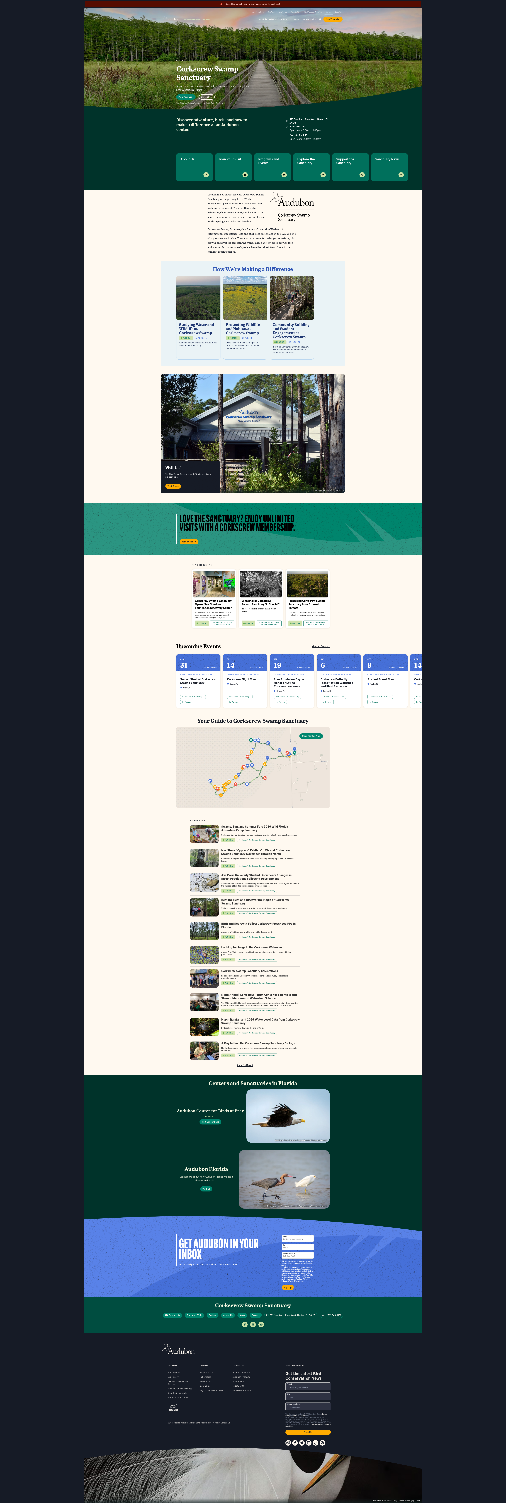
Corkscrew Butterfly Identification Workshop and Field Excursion (339, 681)
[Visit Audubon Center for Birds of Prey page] (253, 1116)
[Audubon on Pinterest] (322, 1443)
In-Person (186, 702)
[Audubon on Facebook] (295, 1443)
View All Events (320, 646)
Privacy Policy (292, 1263)
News (242, 1315)
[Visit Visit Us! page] (253, 433)
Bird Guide (283, 12)
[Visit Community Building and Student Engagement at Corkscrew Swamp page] (292, 317)
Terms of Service (306, 1263)
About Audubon (258, 12)
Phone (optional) (289, 1254)
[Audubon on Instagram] (288, 1443)
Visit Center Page (210, 1122)
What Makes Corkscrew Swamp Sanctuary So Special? (261, 598)
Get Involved (308, 19)
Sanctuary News (387, 159)
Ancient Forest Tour (385, 681)
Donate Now (238, 1381)
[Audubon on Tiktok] (315, 1443)
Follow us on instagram (253, 1324)
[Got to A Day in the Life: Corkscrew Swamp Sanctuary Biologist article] (245, 1051)
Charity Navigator (173, 1408)
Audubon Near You (241, 1372)
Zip (284, 1245)
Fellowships (205, 1377)
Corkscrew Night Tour (245, 681)
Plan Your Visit (332, 19)
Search (320, 19)
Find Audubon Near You (313, 12)
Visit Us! (173, 467)
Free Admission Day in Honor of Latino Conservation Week (292, 681)
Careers (256, 1315)
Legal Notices (201, 1423)
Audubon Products (241, 1377)
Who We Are (173, 1372)
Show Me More (244, 1065)
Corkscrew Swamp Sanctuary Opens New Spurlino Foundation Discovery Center (214, 598)
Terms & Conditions (296, 1281)
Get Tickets (207, 97)
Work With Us (206, 1372)
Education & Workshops (193, 697)
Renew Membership (241, 1390)
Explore (283, 19)
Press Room (205, 1381)
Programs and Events (268, 161)
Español (338, 12)
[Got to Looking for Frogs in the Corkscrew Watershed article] (245, 956)
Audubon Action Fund (178, 1397)
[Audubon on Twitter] (302, 1443)
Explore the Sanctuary (306, 161)
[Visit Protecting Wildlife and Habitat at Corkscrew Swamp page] (245, 317)
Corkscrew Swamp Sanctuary (196, 20)
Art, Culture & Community (287, 697)
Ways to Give (296, 12)
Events (296, 19)
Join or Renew (189, 541)
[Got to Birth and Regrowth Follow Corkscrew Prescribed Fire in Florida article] (245, 932)
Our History (173, 1377)
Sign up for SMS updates (211, 1390)
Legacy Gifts (238, 1386)
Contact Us (174, 1315)
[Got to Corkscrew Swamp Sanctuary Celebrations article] (245, 979)
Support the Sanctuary (345, 161)
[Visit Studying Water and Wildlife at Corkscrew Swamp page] (198, 317)
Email (285, 1237)
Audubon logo (171, 18)
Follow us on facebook (245, 1324)
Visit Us (206, 1189)
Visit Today (173, 486)
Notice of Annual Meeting (180, 1388)
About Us (187, 159)
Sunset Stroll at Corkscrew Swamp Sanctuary (198, 681)
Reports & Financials (177, 1393)
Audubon (178, 1349)
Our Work (271, 12)
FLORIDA (187, 338)
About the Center (266, 19)
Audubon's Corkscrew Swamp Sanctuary (222, 623)
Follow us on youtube (261, 1324)
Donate (329, 12)
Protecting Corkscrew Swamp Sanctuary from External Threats (308, 598)
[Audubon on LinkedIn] (309, 1443)
